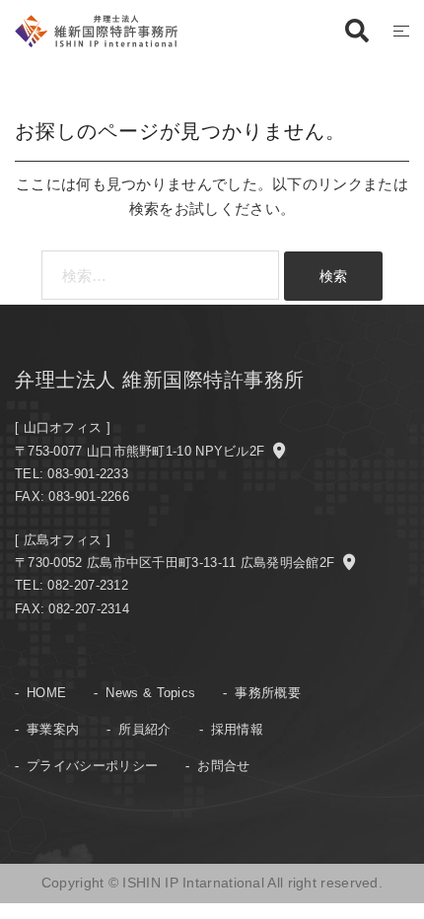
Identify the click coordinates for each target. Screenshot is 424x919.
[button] (356, 31)
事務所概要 (268, 692)
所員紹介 (144, 729)
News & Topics (150, 692)
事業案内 (53, 729)
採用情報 (237, 729)
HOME (46, 692)
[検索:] (160, 275)
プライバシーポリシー (92, 765)
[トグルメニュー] (401, 31)
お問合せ (223, 765)
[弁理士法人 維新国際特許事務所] (96, 29)
